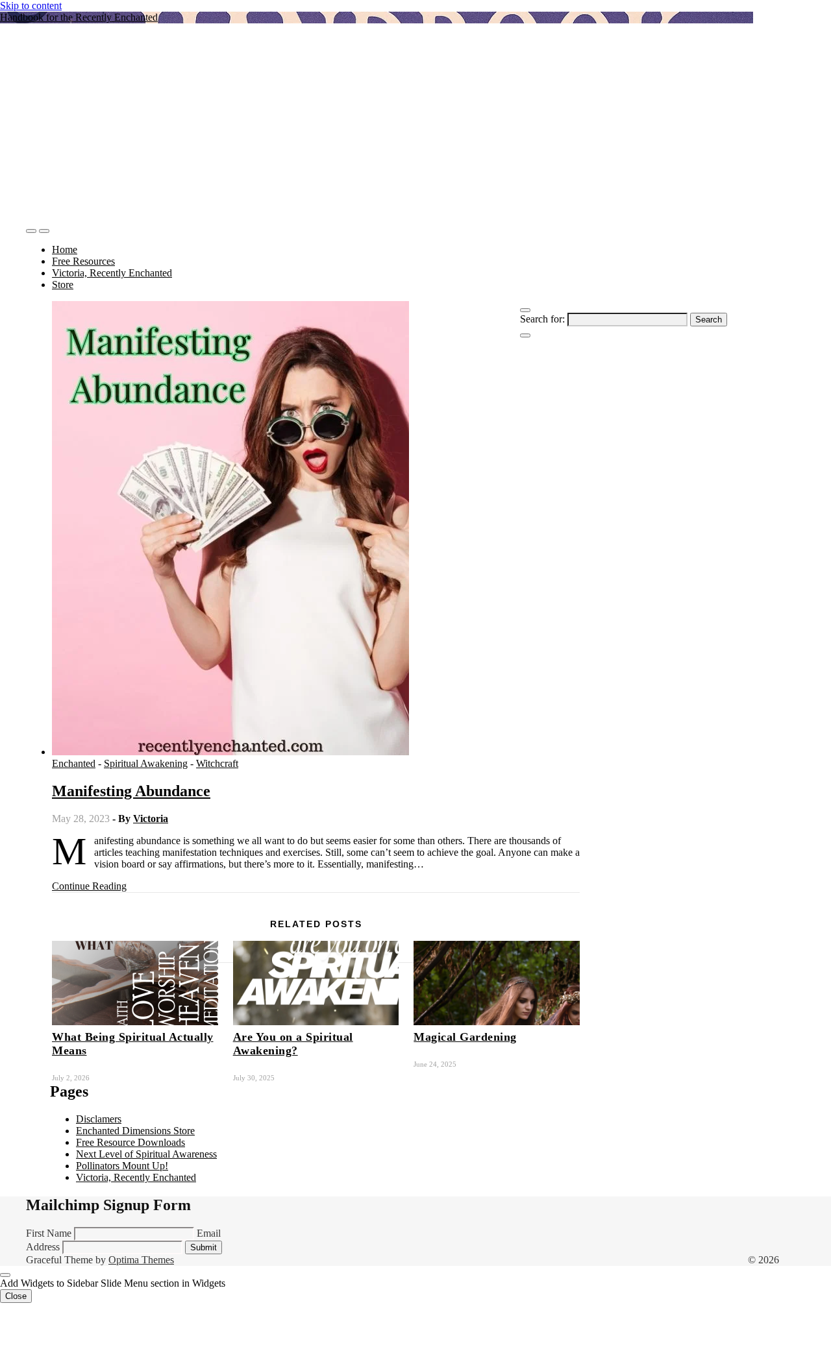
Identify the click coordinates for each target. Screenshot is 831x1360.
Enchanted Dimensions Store (135, 1130)
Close (16, 1296)
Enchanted (73, 763)
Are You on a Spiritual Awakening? (293, 1043)
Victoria (150, 818)
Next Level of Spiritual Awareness (146, 1154)
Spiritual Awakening (146, 763)
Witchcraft (217, 763)
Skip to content (31, 5)
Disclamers (98, 1118)
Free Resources (83, 261)
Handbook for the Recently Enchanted (79, 17)
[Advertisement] (376, 124)
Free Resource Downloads (130, 1142)
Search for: (542, 318)
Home (64, 249)
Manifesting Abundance (131, 791)
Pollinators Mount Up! (122, 1165)
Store (62, 284)
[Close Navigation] (525, 335)
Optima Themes (141, 1259)
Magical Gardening (465, 1036)
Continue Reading (89, 886)
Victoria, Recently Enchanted (112, 272)
